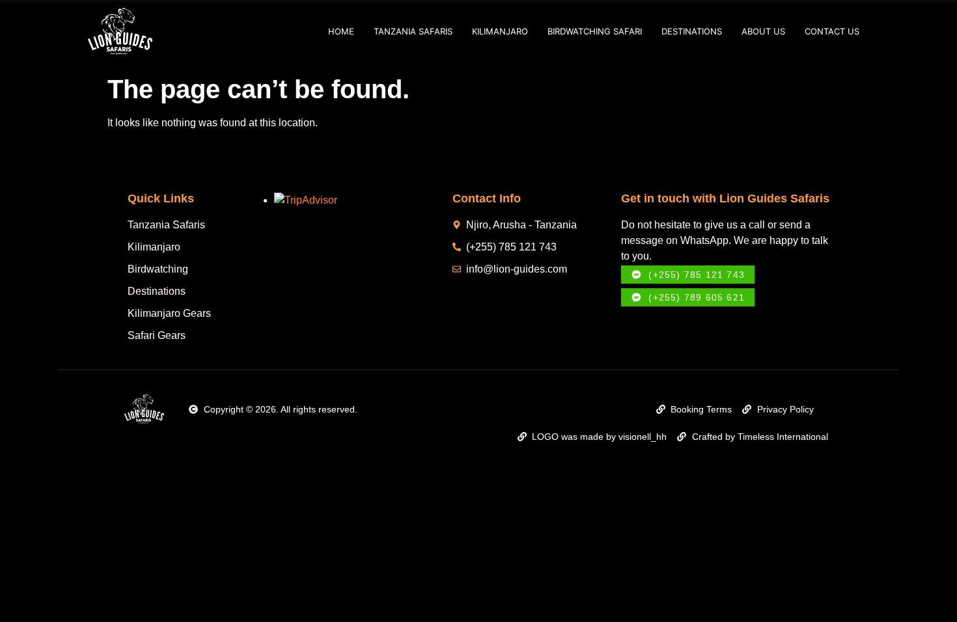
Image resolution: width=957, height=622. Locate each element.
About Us (763, 31)
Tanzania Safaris (413, 31)
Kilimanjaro (500, 31)
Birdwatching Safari (595, 31)
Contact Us (832, 31)
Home (341, 31)
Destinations (691, 31)
